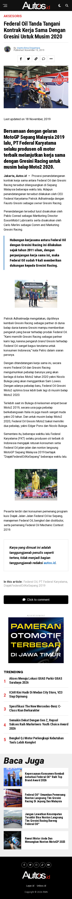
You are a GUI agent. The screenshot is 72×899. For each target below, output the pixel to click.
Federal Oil (30, 581)
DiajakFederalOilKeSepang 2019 (24, 585)
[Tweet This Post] (28, 58)
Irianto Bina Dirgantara (28, 48)
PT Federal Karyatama (53, 581)
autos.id (50, 563)
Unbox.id (41, 886)
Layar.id (30, 886)
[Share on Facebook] (21, 58)
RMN (45, 892)
